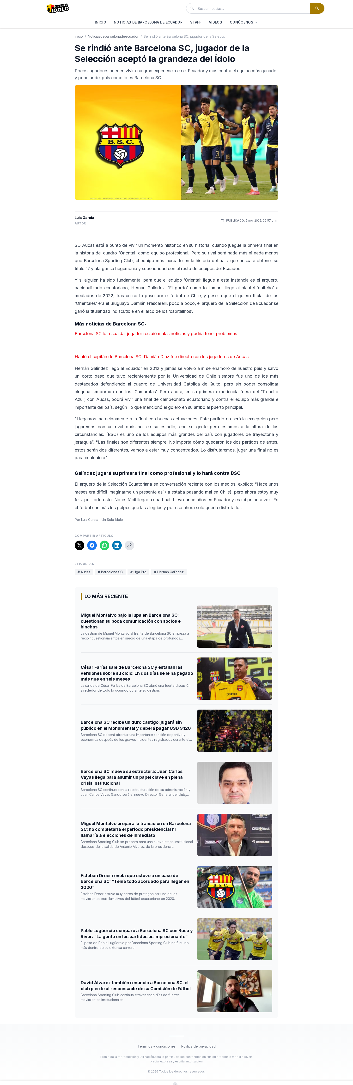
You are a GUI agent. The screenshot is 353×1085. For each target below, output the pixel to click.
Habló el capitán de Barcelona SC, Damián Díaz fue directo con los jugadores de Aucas (162, 356)
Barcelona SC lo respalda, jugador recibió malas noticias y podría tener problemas (156, 333)
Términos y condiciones (157, 1046)
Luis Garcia (84, 218)
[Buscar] (317, 8)
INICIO (100, 22)
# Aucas (84, 572)
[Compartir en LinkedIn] (117, 545)
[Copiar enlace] (129, 545)
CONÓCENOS (241, 22)
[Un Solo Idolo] (58, 8)
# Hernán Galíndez (169, 572)
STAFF (195, 22)
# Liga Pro (138, 572)
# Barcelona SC (110, 572)
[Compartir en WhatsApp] (104, 545)
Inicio (79, 36)
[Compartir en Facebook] (92, 545)
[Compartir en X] (79, 545)
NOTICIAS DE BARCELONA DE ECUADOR (148, 22)
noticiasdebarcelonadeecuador (113, 36)
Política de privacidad (198, 1046)
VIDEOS (215, 22)
